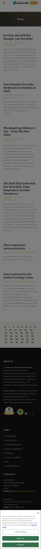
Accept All (20, 545)
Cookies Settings (20, 532)
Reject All (20, 538)
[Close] (38, 513)
